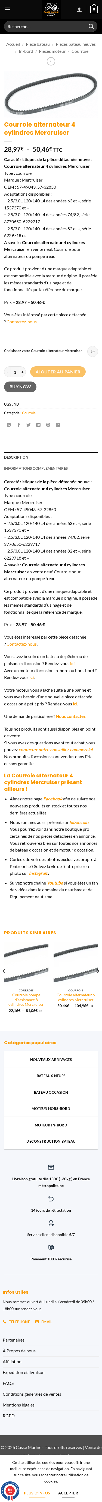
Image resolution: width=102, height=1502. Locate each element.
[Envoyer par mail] (38, 424)
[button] (7, 9)
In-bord (26, 51)
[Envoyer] (91, 26)
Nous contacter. (71, 716)
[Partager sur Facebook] (18, 424)
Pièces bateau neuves (76, 44)
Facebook (52, 798)
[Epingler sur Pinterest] (48, 424)
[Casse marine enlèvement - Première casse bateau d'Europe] (51, 9)
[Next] (97, 982)
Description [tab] (16, 457)
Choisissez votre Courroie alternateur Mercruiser (43, 351)
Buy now (20, 386)
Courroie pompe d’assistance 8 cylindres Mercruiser (26, 1000)
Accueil (13, 44)
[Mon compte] (79, 9)
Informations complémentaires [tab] (36, 468)
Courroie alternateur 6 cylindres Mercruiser (76, 997)
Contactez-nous (22, 321)
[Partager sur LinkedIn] (58, 424)
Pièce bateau (38, 44)
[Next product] (51, 61)
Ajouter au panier (58, 371)
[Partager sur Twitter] (28, 424)
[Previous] (4, 982)
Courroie (80, 51)
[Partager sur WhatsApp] (9, 424)
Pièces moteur (52, 51)
